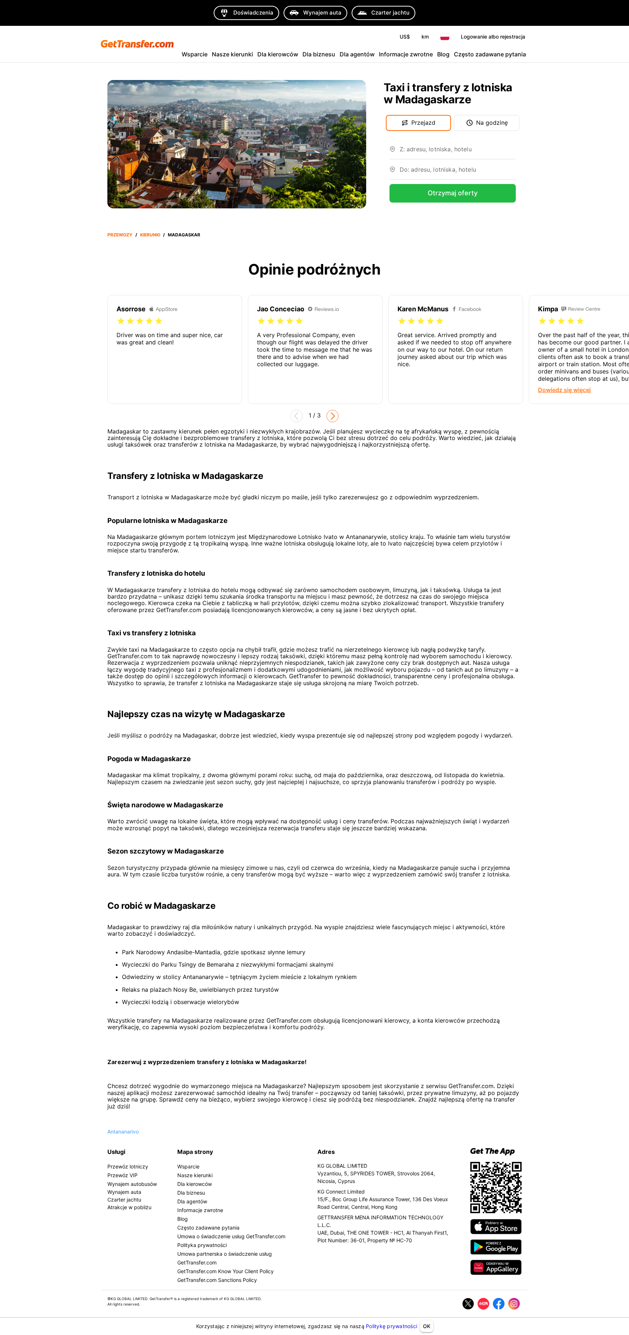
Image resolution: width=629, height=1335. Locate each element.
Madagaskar (184, 234)
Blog (443, 54)
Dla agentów (357, 54)
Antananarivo (123, 1131)
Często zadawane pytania (490, 54)
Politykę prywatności (391, 1326)
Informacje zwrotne (406, 54)
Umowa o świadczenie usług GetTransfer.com (231, 1236)
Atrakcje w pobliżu (129, 1207)
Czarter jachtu (124, 1199)
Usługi (116, 1151)
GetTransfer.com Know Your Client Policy (225, 1271)
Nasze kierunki (232, 54)
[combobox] (458, 152)
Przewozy (119, 234)
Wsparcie (194, 54)
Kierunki (150, 234)
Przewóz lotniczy (127, 1166)
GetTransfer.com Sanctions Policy (217, 1280)
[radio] (120, 321)
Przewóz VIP (122, 1175)
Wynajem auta (124, 1192)
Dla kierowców (277, 54)
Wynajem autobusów (132, 1184)
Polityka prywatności (202, 1245)
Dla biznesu (318, 54)
